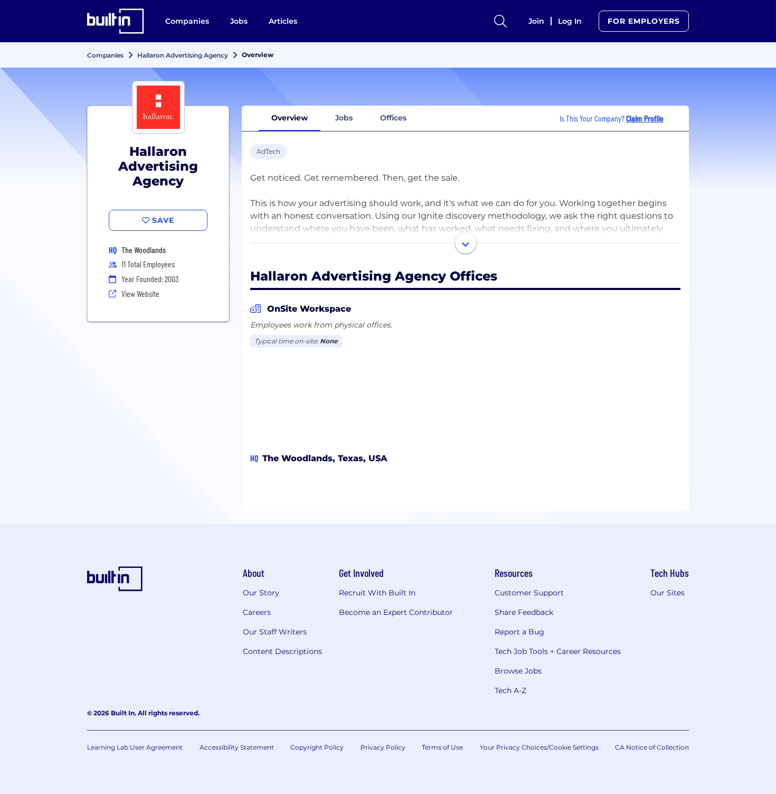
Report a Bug (519, 632)
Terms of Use (442, 747)
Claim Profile (645, 118)
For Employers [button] (644, 21)
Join (536, 21)
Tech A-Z (510, 690)
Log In (570, 21)
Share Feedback (524, 612)
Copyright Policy (317, 747)
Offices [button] (393, 118)
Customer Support (529, 592)
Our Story (261, 592)
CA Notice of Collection (652, 747)
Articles (283, 21)
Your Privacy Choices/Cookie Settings (539, 747)
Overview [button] (289, 118)
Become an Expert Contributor (396, 612)
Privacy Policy (383, 747)
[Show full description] (465, 243)
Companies (187, 21)
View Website (140, 293)
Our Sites (667, 592)
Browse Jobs (518, 671)
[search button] (500, 21)
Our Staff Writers (275, 632)
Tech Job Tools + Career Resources (558, 651)
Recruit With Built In (377, 592)
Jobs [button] (344, 118)
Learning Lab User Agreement (135, 747)
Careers (257, 612)
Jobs (239, 21)
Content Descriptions (282, 651)
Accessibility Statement (237, 747)
